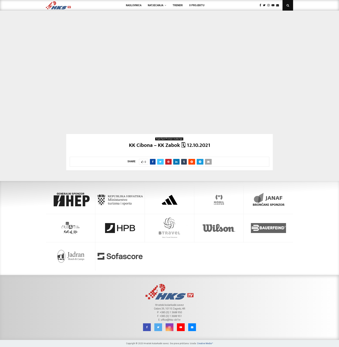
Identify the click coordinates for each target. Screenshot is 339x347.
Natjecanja (155, 5)
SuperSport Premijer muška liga (169, 139)
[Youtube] (274, 5)
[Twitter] (265, 5)
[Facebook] (261, 5)
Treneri (178, 5)
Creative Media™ (205, 343)
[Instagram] (269, 5)
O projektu (196, 5)
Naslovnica (133, 5)
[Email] (278, 5)
